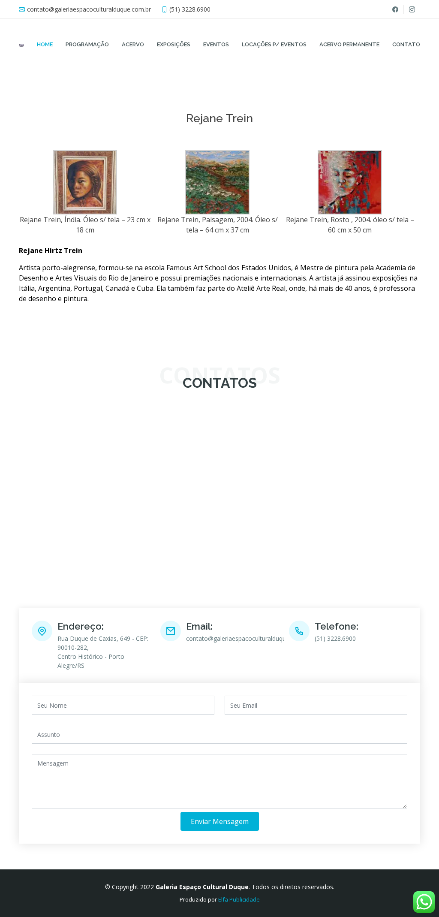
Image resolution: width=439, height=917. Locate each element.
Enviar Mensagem (220, 821)
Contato (406, 44)
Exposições (173, 44)
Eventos (216, 44)
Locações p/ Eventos (274, 44)
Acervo (133, 44)
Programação (87, 44)
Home (45, 44)
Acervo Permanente (349, 44)
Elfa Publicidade (239, 899)
